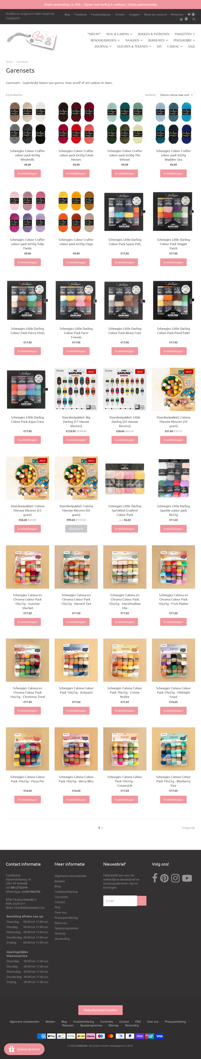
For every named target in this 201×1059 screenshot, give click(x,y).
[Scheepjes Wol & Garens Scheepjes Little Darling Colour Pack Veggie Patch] (173, 211)
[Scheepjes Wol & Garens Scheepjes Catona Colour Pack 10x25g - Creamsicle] (124, 749)
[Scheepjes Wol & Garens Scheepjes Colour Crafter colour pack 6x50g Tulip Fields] (27, 211)
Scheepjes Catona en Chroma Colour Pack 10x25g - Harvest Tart (76, 599)
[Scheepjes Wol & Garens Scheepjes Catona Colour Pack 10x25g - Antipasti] (76, 660)
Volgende (188, 827)
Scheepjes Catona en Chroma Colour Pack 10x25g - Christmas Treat (27, 692)
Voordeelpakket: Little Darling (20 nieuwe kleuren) (124, 421)
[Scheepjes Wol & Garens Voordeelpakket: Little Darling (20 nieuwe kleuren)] (124, 389)
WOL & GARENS (117, 34)
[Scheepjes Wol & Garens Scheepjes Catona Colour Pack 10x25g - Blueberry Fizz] (173, 749)
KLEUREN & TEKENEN (132, 46)
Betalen (60, 881)
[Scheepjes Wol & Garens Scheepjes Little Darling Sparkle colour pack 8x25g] (173, 478)
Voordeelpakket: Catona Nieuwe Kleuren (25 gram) (27, 510)
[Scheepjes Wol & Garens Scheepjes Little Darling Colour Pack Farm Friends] (76, 300)
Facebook (80, 14)
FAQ (57, 907)
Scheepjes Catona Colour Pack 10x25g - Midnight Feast (173, 692)
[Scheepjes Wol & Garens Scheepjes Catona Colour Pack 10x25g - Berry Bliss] (76, 749)
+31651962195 (30, 891)
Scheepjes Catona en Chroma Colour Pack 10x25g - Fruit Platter (173, 599)
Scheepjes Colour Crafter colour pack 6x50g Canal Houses (76, 155)
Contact (120, 14)
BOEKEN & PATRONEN (153, 34)
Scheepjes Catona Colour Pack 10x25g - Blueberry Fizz (173, 781)
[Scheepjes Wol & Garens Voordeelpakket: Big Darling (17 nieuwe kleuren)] (76, 389)
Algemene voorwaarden (71, 876)
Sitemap (60, 933)
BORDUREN (156, 40)
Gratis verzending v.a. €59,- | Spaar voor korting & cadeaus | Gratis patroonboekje (100, 4)
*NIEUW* (94, 34)
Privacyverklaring (66, 917)
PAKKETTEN (183, 34)
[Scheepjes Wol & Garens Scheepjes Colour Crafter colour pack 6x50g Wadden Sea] (173, 123)
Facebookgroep (101, 14)
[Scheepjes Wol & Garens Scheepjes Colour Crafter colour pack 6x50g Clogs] (76, 211)
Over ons (61, 912)
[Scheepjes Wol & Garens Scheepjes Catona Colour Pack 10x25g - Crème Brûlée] (124, 660)
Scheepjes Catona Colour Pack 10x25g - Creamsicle (124, 781)
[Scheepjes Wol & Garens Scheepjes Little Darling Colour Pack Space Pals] (124, 211)
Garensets (22, 61)
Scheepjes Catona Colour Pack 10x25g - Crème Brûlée (124, 692)
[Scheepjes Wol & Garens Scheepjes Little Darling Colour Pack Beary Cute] (124, 300)
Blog (67, 14)
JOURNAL (101, 46)
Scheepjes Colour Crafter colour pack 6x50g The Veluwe (124, 155)
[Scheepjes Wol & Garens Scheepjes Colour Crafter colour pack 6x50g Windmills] (27, 123)
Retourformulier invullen (100, 1010)
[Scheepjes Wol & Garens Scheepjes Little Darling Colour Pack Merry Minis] (27, 300)
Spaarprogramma (66, 928)
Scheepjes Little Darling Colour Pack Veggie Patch (173, 243)
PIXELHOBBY (183, 40)
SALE (191, 46)
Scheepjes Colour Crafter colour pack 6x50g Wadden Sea (173, 155)
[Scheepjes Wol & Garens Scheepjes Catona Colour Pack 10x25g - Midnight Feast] (173, 660)
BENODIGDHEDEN (103, 40)
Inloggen (134, 14)
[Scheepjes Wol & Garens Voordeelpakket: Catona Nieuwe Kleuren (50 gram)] (173, 389)
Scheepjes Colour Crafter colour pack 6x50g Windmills (27, 155)
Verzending (62, 938)
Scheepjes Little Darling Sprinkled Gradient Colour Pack (124, 510)
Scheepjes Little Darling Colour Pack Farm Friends (76, 332)
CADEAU (173, 46)
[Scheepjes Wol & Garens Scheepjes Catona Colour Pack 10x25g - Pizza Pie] (27, 749)
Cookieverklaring (66, 891)
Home (9, 61)
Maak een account (155, 14)
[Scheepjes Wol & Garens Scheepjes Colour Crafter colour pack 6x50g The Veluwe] (124, 123)
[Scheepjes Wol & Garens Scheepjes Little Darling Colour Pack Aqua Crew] (27, 389)
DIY (159, 46)
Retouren (61, 923)
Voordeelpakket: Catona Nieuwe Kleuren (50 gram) (76, 510)
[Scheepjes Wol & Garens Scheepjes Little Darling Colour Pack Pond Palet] (173, 300)
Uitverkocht (76, 528)
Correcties (61, 897)
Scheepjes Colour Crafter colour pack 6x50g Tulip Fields (27, 243)
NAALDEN (132, 40)
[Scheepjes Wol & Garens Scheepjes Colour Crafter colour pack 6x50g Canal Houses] (76, 123)
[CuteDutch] (32, 40)
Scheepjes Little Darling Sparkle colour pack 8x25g (173, 510)
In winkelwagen (27, 173)
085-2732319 (19, 887)
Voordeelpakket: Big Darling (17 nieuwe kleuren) (76, 421)
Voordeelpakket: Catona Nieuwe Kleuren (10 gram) (173, 421)
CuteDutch (82, 1045)
